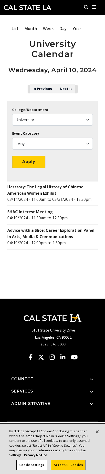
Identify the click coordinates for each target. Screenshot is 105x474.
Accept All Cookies (68, 465)
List (15, 28)
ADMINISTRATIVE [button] (30, 403)
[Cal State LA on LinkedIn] (65, 357)
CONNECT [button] (22, 379)
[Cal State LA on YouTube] (74, 357)
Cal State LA (27, 7)
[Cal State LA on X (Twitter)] (43, 357)
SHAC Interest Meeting (30, 211)
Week (48, 28)
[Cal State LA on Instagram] (54, 357)
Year (77, 28)
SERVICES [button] (22, 391)
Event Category (25, 133)
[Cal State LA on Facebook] (33, 357)
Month (30, 28)
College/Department (30, 109)
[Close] (97, 431)
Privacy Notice (35, 455)
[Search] (86, 7)
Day (63, 28)
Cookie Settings (31, 465)
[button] (94, 7)
